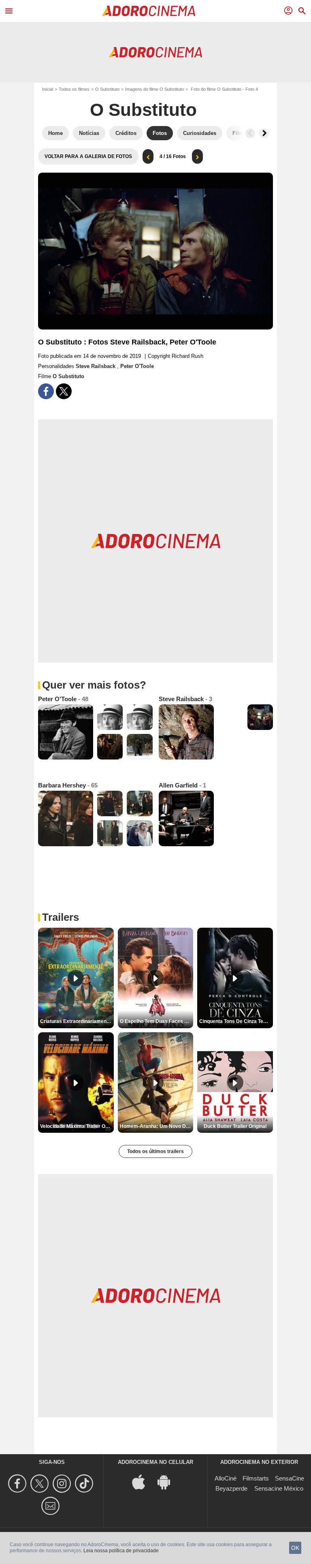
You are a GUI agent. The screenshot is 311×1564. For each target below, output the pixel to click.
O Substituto (107, 89)
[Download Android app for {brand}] (168, 1481)
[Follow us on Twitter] (40, 1483)
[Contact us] (51, 1506)
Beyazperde (231, 1488)
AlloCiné (225, 1478)
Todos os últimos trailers (155, 1151)
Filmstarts (256, 1478)
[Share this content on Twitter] (64, 391)
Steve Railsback (96, 366)
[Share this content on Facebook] (46, 391)
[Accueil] (148, 11)
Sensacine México (278, 1488)
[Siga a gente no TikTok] (85, 1483)
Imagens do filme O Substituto (154, 89)
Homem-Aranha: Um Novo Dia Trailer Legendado (157, 1126)
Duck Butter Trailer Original (235, 1126)
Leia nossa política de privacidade (121, 1550)
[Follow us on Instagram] (63, 1483)
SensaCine (289, 1478)
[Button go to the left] (250, 133)
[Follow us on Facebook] (18, 1483)
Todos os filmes (74, 89)
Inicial (47, 89)
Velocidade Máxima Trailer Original (77, 1126)
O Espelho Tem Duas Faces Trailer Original (157, 1021)
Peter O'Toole (137, 366)
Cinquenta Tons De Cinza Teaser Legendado (236, 1021)
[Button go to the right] (264, 133)
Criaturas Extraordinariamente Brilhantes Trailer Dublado (77, 1021)
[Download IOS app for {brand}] (143, 1481)
